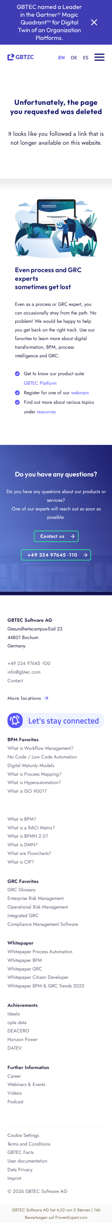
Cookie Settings (23, 1135)
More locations (24, 698)
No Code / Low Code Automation (42, 756)
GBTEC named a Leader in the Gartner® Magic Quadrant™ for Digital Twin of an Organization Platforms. (49, 22)
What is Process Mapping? (34, 774)
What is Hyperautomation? (34, 782)
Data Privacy (20, 1169)
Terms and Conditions (28, 1144)
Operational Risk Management (37, 906)
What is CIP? (20, 862)
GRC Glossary (21, 889)
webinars (80, 392)
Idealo (13, 1013)
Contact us (52, 536)
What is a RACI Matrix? (31, 827)
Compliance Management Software (42, 924)
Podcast (15, 1101)
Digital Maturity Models (30, 765)
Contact (15, 680)
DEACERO (18, 1030)
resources (46, 411)
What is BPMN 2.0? (27, 836)
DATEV (14, 1048)
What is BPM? (21, 819)
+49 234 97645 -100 (28, 663)
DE (74, 57)
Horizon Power (22, 1039)
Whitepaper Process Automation (39, 951)
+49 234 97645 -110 (52, 554)
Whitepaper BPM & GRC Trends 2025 (45, 985)
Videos (14, 1093)
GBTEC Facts (20, 1152)
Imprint (14, 1178)
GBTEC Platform (40, 383)
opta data (17, 1022)
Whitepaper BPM (24, 960)
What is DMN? (22, 844)
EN (61, 57)
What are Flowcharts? (29, 853)
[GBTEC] (20, 56)
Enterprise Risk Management (35, 898)
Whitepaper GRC (24, 968)
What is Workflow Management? (40, 748)
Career (14, 1076)
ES (85, 57)
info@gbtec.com (23, 672)
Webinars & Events (26, 1084)
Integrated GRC (23, 915)
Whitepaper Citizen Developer (37, 977)
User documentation (27, 1160)
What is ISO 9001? (27, 791)
